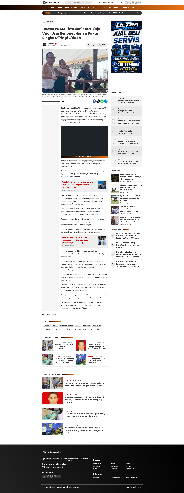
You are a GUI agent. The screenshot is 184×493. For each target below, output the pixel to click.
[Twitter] (129, 2)
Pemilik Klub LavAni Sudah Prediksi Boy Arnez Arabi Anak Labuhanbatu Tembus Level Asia (130, 220)
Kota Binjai (97, 325)
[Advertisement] (50, 140)
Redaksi (51, 44)
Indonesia (86, 325)
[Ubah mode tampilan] (117, 2)
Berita (53, 7)
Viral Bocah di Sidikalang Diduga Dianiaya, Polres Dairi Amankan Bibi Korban (64, 361)
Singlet (68, 329)
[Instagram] (133, 2)
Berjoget (46, 325)
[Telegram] (139, 2)
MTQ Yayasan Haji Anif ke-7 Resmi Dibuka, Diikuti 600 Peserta (128, 162)
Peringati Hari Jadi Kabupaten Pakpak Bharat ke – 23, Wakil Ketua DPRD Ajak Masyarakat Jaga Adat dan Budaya (129, 112)
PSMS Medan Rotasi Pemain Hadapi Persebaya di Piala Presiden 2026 (130, 176)
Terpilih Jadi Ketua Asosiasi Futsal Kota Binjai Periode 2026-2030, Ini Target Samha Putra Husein (130, 211)
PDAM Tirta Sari (58, 329)
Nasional (74, 7)
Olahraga (117, 7)
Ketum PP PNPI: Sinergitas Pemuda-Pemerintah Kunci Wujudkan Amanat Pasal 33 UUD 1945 (128, 152)
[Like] (87, 44)
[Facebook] (126, 2)
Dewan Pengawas (66, 325)
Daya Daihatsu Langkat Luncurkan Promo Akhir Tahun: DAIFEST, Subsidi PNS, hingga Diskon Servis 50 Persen (128, 264)
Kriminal (91, 7)
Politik (98, 7)
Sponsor (126, 7)
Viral (97, 329)
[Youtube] (136, 2)
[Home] (48, 7)
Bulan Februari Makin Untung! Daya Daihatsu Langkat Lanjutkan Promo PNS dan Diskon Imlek (128, 235)
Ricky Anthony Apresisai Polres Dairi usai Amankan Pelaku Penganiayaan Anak (63, 347)
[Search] (67, 2)
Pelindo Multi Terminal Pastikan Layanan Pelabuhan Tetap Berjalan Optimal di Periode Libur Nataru (78, 184)
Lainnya (134, 7)
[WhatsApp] (102, 101)
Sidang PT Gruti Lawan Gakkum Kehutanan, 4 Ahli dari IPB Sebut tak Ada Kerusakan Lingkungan (128, 142)
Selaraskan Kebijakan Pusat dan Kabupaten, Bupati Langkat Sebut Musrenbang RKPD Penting (75, 240)
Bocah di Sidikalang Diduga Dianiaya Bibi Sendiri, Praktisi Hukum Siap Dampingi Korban (114, 13)
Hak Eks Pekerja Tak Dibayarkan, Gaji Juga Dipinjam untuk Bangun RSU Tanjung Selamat (128, 132)
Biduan (54, 325)
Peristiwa (107, 7)
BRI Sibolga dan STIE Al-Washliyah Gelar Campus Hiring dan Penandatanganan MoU (97, 361)
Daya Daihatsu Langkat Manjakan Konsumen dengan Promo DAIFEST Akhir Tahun (128, 254)
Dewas (78, 325)
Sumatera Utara (80, 329)
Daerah (83, 7)
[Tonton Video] (121, 3)
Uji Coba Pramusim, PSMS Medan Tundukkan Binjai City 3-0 (130, 198)
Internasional (63, 7)
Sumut (91, 329)
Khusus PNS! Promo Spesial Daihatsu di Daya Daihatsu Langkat (127, 244)
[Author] (44, 45)
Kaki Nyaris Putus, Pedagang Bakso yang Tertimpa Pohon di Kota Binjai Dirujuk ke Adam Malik (129, 122)
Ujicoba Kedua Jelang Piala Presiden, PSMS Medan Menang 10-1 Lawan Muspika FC (131, 188)
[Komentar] (94, 44)
